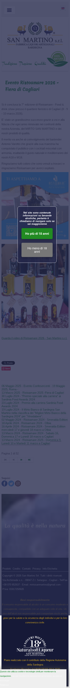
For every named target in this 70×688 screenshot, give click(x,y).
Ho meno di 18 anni (37, 250)
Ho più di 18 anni (37, 233)
